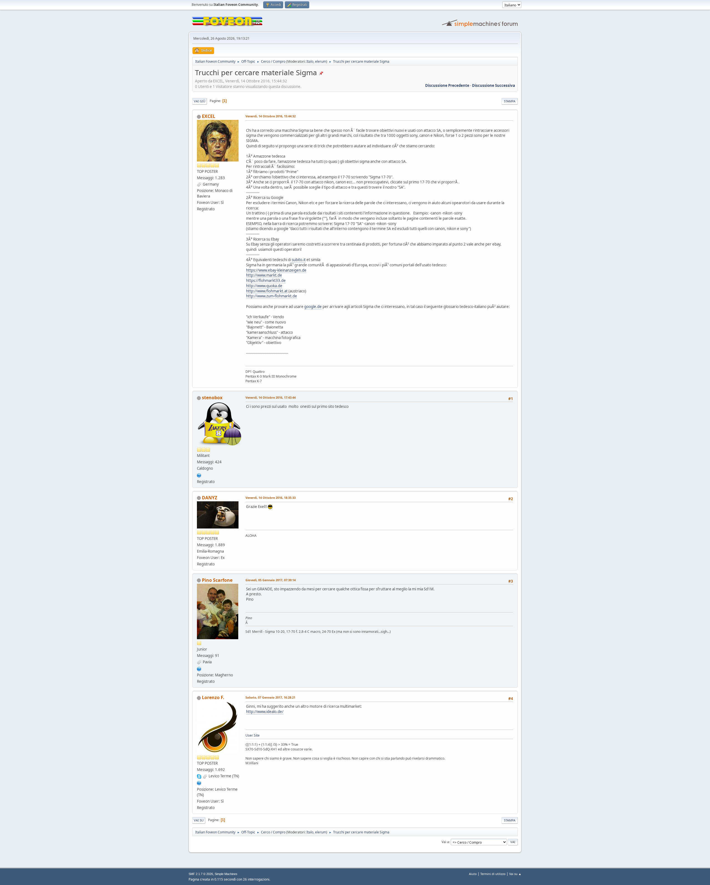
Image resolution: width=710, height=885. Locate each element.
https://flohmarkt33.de (266, 280)
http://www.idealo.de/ (264, 711)
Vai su (199, 820)
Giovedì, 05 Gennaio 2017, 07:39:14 (270, 580)
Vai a (445, 842)
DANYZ (209, 498)
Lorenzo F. (213, 697)
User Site (252, 735)
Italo (309, 61)
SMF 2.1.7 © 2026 (201, 874)
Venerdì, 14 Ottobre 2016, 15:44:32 (270, 116)
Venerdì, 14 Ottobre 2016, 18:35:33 (270, 497)
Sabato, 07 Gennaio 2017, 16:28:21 (270, 697)
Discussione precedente (447, 85)
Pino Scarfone (217, 580)
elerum (320, 61)
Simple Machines (226, 874)
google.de (313, 306)
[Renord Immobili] (199, 668)
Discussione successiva (493, 85)
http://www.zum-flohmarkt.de (271, 296)
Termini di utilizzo (493, 874)
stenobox (212, 398)
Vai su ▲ (515, 874)
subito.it (299, 259)
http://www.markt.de (264, 275)
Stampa (509, 101)
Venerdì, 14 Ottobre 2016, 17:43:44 (270, 397)
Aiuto (473, 874)
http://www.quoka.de (264, 285)
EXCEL (208, 116)
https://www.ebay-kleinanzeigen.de (276, 270)
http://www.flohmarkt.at (267, 291)
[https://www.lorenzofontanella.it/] (199, 782)
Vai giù (199, 101)
